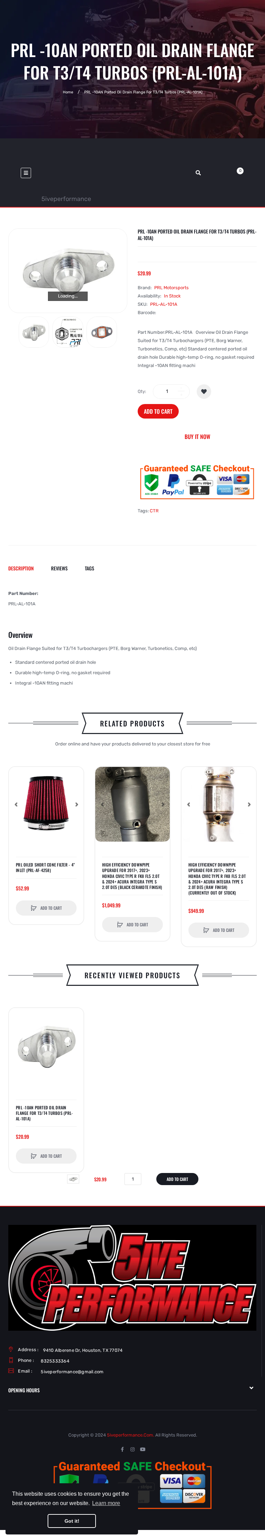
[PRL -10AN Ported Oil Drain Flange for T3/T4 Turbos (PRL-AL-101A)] (34, 332)
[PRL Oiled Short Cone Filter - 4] (46, 804)
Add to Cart (158, 411)
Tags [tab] (89, 568)
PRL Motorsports (171, 287)
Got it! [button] (72, 1521)
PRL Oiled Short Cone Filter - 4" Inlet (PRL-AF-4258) (45, 867)
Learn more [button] (106, 1503)
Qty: (142, 391)
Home (68, 92)
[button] (77, 804)
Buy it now (197, 436)
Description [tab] (21, 568)
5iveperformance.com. (130, 1435)
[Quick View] (17, 802)
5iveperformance (66, 199)
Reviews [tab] (59, 568)
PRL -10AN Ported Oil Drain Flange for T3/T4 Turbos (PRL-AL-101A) (44, 1113)
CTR (154, 510)
